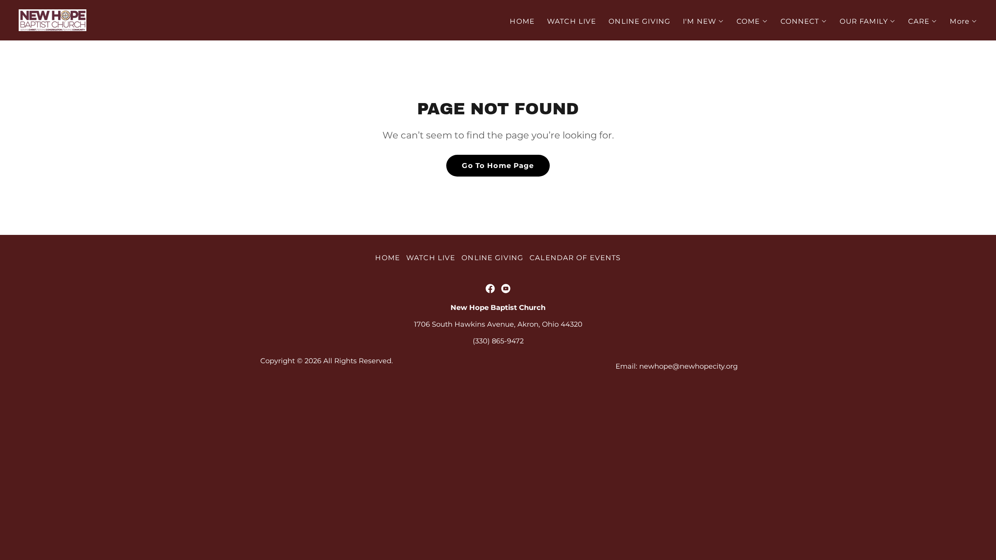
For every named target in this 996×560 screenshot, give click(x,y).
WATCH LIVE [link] (571, 21)
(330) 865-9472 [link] (498, 341)
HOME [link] (522, 21)
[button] (703, 21)
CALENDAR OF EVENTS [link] (575, 258)
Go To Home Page (498, 165)
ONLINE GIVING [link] (639, 21)
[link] (52, 20)
